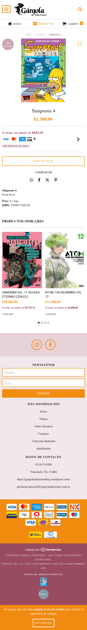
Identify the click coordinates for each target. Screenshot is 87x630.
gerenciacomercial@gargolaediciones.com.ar (43, 487)
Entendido (43, 623)
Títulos (43, 419)
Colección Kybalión (43, 441)
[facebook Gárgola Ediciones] (50, 344)
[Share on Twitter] (47, 180)
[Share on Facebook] (39, 180)
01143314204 (43, 464)
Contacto (43, 434)
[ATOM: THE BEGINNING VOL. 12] (65, 260)
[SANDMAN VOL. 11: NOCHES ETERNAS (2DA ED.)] (22, 260)
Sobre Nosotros (43, 426)
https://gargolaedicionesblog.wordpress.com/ (43, 479)
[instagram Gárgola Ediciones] (36, 344)
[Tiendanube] (43, 551)
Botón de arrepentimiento (43, 574)
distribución (44, 448)
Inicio (29, 34)
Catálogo (40, 34)
